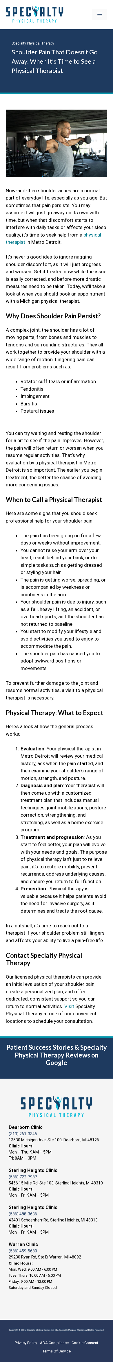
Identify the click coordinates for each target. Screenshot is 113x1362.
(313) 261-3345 (23, 1134)
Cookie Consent (85, 1343)
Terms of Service (57, 1351)
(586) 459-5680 (23, 1251)
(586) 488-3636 (23, 1214)
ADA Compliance (54, 1343)
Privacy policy (26, 1343)
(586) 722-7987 (23, 1177)
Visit (69, 1006)
